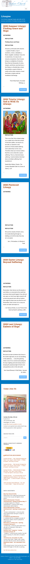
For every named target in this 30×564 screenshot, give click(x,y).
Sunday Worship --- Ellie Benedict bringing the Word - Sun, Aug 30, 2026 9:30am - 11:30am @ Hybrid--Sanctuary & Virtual (15, 466)
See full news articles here (10, 550)
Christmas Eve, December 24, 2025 (13, 537)
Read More (23, 89)
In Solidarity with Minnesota (11, 516)
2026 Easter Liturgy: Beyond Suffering (13, 260)
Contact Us (11, 559)
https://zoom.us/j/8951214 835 (14, 424)
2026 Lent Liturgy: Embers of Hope (12, 325)
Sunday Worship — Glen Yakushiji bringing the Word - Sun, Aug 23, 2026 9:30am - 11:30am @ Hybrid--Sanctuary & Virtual (15, 460)
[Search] (24, 437)
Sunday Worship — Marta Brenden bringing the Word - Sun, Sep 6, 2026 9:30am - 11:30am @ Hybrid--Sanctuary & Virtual (14, 471)
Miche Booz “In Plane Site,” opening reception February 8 (13, 523)
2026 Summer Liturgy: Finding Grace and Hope (14, 28)
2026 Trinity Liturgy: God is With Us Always (14, 101)
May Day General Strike (10, 494)
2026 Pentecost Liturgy (11, 186)
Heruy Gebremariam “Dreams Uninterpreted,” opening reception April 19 (15, 509)
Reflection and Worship (13, 455)
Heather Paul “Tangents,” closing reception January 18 (13, 530)
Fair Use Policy (18, 559)
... (7, 498)
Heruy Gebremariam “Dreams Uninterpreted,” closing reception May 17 (15, 500)
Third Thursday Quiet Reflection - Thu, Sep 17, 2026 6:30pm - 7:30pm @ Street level (14, 483)
